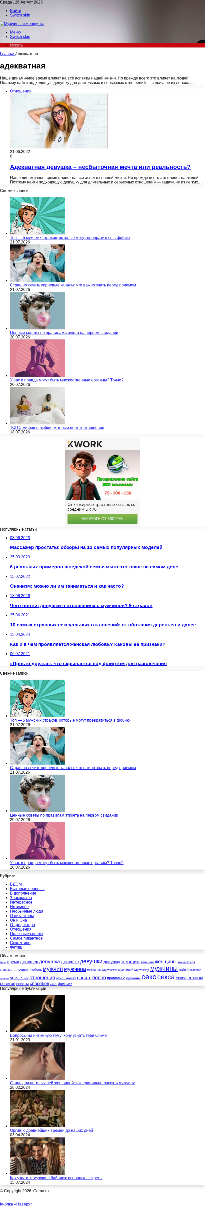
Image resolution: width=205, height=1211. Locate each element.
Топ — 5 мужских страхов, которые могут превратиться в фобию (70, 237)
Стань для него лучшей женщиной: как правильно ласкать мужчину (72, 1083)
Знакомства (21, 898)
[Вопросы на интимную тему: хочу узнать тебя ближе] (37, 1031)
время (13, 962)
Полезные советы (26, 934)
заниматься (186, 962)
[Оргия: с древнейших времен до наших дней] (37, 1126)
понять (84, 977)
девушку (112, 962)
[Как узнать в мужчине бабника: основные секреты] (37, 1173)
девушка (49, 961)
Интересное (21, 902)
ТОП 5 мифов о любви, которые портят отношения (57, 427)
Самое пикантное (26, 938)
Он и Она (18, 920)
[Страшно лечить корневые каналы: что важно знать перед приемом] (37, 280)
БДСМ (16, 884)
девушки (91, 961)
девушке (70, 961)
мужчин (53, 969)
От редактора (22, 925)
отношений (19, 978)
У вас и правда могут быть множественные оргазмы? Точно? (67, 380)
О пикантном (22, 916)
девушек (29, 961)
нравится (195, 969)
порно (99, 977)
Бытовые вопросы (27, 889)
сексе (181, 978)
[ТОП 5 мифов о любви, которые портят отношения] (37, 423)
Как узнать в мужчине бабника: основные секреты (56, 1178)
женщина (147, 962)
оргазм (4, 978)
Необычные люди (26, 911)
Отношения (21, 929)
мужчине (109, 969)
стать (53, 984)
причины (133, 978)
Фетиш (16, 947)
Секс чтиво (20, 943)
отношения (42, 977)
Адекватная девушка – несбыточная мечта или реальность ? (100, 166)
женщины (165, 961)
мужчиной (125, 970)
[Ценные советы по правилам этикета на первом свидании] (37, 328)
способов (39, 983)
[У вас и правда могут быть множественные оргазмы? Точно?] (37, 375)
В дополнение (23, 893)
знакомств (8, 970)
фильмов (65, 984)
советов (7, 983)
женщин (130, 961)
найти (183, 969)
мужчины (164, 968)
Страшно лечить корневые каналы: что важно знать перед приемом (73, 285)
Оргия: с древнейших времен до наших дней (51, 1130)
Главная (8, 53)
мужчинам (94, 970)
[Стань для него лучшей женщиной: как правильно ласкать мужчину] (37, 1078)
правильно (116, 978)
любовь (36, 970)
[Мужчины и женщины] (22, 23)
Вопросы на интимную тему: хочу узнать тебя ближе (58, 1035)
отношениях (66, 978)
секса (166, 977)
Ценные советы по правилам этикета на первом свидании (64, 332)
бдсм (3, 962)
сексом (195, 977)
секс (149, 977)
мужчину (141, 969)
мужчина (75, 969)
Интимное (19, 907)
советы (22, 984)
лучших (22, 970)
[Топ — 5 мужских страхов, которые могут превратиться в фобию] (37, 233)
